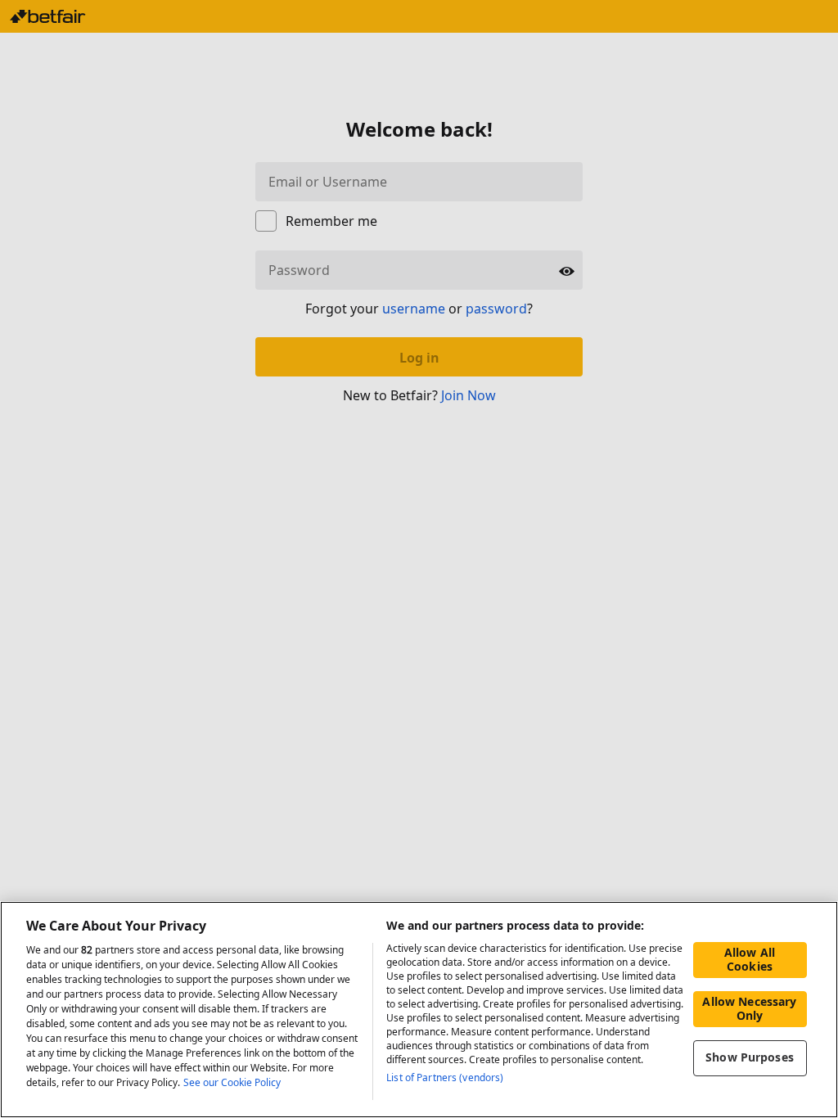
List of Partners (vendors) (444, 1077)
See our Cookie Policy (232, 1082)
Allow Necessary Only (749, 1008)
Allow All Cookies (749, 959)
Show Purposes (749, 1057)
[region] (419, 1009)
